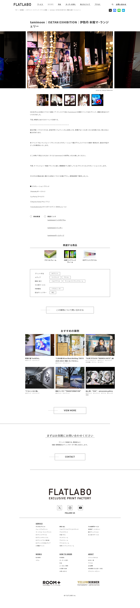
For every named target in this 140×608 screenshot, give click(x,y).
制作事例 (50, 4)
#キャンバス (110, 393)
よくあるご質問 (64, 566)
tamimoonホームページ (56, 235)
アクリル (42, 10)
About (91, 554)
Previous (8, 61)
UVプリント (29, 10)
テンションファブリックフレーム (74, 281)
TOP (16, 10)
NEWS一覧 (91, 560)
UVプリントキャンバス (42, 537)
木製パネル (63, 534)
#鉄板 (87, 395)
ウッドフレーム (64, 537)
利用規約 (62, 557)
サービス (40, 4)
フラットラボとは (93, 557)
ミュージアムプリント (42, 529)
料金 (59, 4)
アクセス (97, 4)
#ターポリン (101, 362)
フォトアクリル (56, 281)
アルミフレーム (64, 540)
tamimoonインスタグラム (57, 220)
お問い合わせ (121, 4)
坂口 (53, 292)
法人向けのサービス (93, 534)
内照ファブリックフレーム (70, 261)
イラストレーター (56, 288)
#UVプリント (28, 360)
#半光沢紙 (88, 362)
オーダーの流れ (71, 4)
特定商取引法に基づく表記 (95, 568)
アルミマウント (64, 532)
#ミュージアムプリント (91, 360)
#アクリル (94, 362)
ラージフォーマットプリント (44, 532)
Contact (70, 456)
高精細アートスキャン (94, 529)
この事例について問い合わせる (70, 310)
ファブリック (36, 10)
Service (39, 524)
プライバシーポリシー (94, 571)
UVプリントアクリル (90, 260)
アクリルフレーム (50, 260)
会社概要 (90, 566)
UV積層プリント (40, 545)
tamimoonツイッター (55, 228)
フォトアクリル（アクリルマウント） (69, 529)
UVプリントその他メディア (43, 543)
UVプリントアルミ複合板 (42, 540)
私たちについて (85, 4)
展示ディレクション (93, 532)
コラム (37, 560)
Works (39, 554)
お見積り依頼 (63, 568)
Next (131, 61)
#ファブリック (36, 360)
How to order (66, 554)
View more (70, 410)
